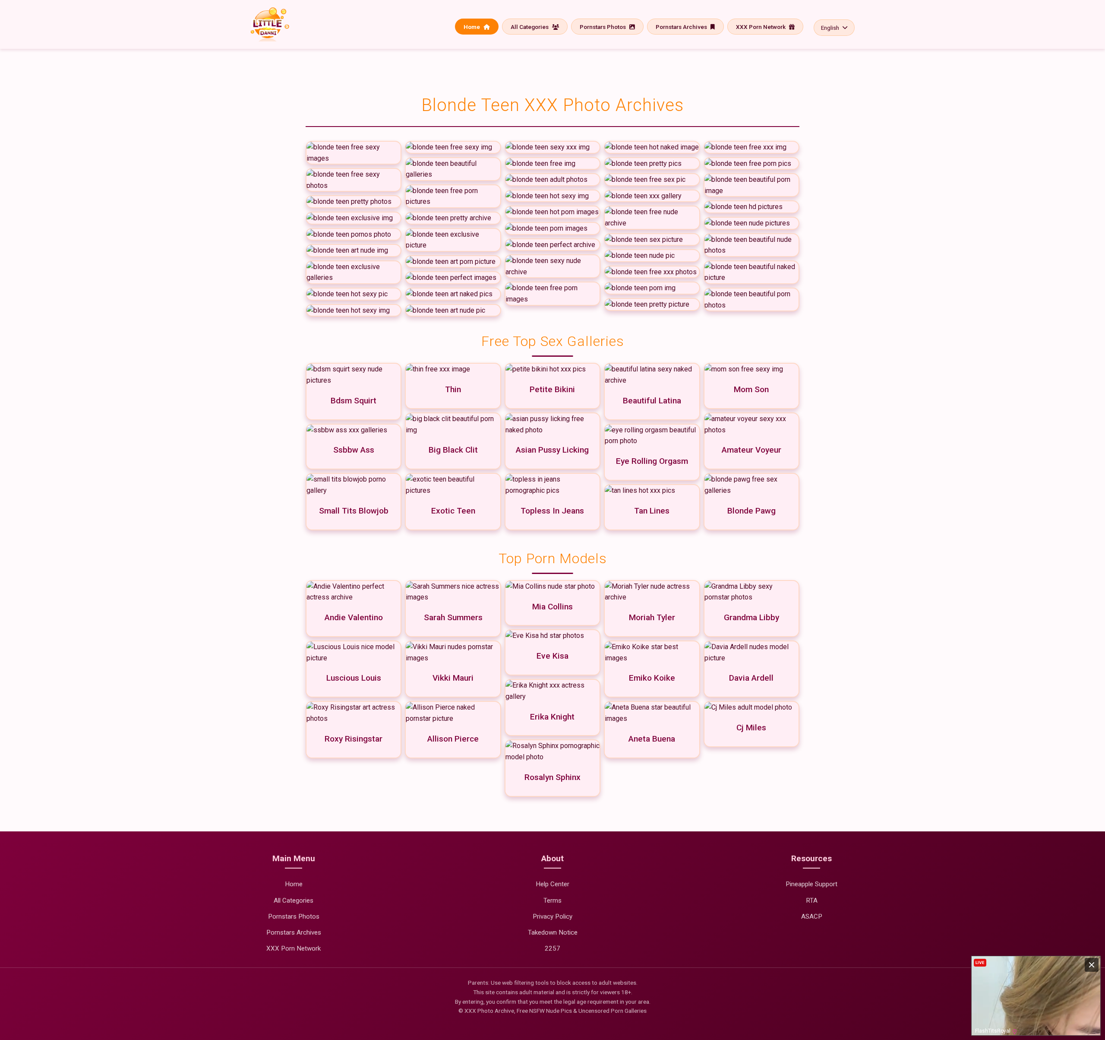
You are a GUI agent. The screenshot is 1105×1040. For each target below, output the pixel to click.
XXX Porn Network (761, 26)
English (830, 27)
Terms (552, 900)
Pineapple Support (811, 884)
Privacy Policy (552, 916)
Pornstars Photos (603, 26)
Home (472, 26)
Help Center (552, 884)
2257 (552, 948)
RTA (812, 900)
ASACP (811, 916)
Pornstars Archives (682, 26)
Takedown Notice (553, 932)
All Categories (530, 26)
